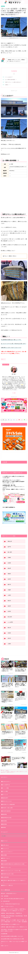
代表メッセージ (6, 858)
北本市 (9, 579)
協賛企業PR (5, 797)
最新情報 (3, 6)
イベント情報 (6, 788)
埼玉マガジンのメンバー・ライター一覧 (11, 870)
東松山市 (3, 359)
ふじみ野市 (10, 622)
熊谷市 (9, 600)
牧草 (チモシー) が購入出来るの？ (13, 82)
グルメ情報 (5, 791)
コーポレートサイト (9, 906)
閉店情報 (5, 820)
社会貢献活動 (6, 877)
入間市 (9, 643)
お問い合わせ (6, 845)
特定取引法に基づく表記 (8, 873)
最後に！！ (8, 84)
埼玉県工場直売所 (7, 811)
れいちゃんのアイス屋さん (12, 909)
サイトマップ (6, 848)
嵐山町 (9, 568)
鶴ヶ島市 (10, 552)
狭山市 (9, 627)
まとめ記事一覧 (6, 784)
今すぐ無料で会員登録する (9, 507)
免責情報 (5, 860)
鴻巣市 (9, 573)
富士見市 (10, 616)
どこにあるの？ (9, 77)
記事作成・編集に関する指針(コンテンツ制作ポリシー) (14, 881)
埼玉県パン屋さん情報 (8, 807)
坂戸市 (9, 546)
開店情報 (5, 824)
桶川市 (9, 584)
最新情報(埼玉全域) (7, 817)
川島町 (9, 557)
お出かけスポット (7, 781)
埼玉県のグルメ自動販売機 (9, 804)
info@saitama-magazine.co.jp (12, 903)
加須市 (9, 606)
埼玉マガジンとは (7, 867)
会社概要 (5, 855)
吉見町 (9, 562)
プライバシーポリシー (8, 851)
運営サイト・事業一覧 (8, 885)
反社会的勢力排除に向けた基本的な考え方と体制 (13, 864)
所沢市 (9, 638)
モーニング (5, 794)
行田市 (9, 611)
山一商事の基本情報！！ (11, 79)
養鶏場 (4, 827)
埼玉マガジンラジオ (7, 801)
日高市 (9, 633)
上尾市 (9, 595)
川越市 (9, 589)
